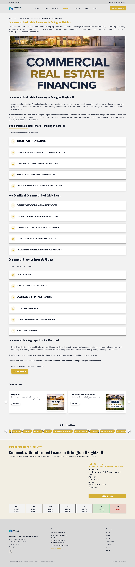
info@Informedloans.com (97, 483)
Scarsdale (27, 431)
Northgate (94, 431)
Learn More (16, 403)
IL (15, 18)
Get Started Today (118, 8)
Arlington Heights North (60, 545)
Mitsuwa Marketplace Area (62, 431)
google (94, 487)
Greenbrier (37, 431)
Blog (86, 8)
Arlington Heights (24, 18)
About (45, 8)
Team (95, 8)
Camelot (47, 431)
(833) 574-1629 (94, 478)
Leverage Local (122, 561)
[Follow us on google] (10, 551)
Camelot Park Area (81, 431)
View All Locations (56, 548)
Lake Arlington (122, 431)
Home (37, 8)
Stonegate (16, 431)
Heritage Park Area (107, 431)
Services (55, 8)
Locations (66, 8)
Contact (78, 8)
